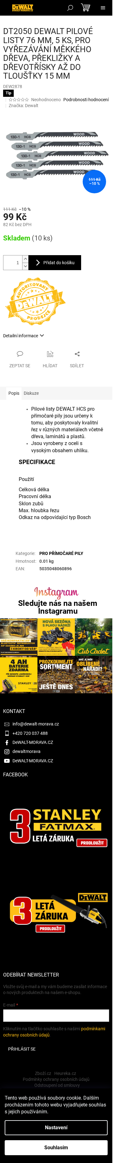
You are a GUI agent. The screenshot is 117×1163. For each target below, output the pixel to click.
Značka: (23, 105)
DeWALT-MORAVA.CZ (32, 742)
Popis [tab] (13, 393)
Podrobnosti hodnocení (86, 99)
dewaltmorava (26, 751)
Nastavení (56, 1128)
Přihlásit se (22, 1049)
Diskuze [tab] (31, 393)
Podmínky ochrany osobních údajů (56, 1079)
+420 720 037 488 (30, 733)
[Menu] (103, 8)
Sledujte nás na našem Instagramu (57, 607)
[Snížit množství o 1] (25, 266)
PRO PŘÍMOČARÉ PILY (61, 553)
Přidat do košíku (59, 262)
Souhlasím (56, 1148)
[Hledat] (70, 8)
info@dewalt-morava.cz (35, 723)
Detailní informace (20, 335)
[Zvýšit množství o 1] (25, 259)
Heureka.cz (65, 1073)
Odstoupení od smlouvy (57, 1085)
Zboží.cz (43, 1073)
